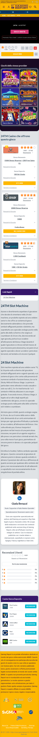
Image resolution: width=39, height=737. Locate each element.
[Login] (9, 7)
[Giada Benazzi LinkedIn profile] (19, 498)
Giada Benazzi (19, 503)
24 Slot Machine (9, 297)
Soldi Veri (17, 54)
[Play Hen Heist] (10, 97)
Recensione (30, 606)
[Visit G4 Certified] (31, 712)
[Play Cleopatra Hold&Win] (28, 97)
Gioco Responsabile (12, 728)
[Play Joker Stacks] (10, 78)
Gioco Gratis (19, 32)
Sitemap (32, 725)
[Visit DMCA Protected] (17, 706)
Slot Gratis (11, 15)
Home (4, 15)
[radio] (3, 47)
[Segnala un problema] (35, 48)
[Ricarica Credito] (26, 48)
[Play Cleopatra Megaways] (28, 78)
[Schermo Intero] (22, 48)
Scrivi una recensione (19, 564)
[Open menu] (4, 7)
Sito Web (19, 183)
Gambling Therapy (27, 728)
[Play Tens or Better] (10, 116)
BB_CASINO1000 (19, 231)
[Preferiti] (30, 7)
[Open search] (35, 7)
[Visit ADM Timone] (6, 700)
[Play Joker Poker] (28, 116)
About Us (5, 725)
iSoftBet (23, 25)
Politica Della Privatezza (18, 725)
